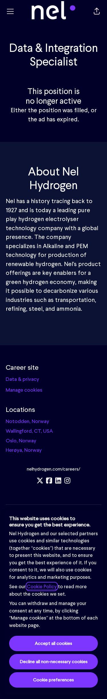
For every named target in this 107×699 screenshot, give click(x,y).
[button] (97, 11)
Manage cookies (24, 389)
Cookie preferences (53, 680)
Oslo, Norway (21, 440)
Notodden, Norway (27, 421)
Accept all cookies (53, 643)
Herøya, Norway (24, 449)
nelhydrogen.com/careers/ (53, 469)
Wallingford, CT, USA (29, 430)
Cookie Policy (42, 586)
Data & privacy (22, 379)
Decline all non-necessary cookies (54, 662)
